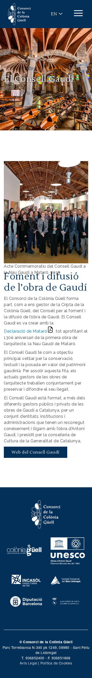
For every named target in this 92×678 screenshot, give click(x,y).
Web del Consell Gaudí (36, 452)
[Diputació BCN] (26, 600)
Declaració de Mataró (25, 331)
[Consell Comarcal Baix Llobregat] (66, 579)
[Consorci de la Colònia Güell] (46, 513)
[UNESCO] (68, 549)
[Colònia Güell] (24, 549)
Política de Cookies (56, 662)
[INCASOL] (26, 579)
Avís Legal (28, 662)
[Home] (19, 14)
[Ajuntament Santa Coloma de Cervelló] (66, 600)
